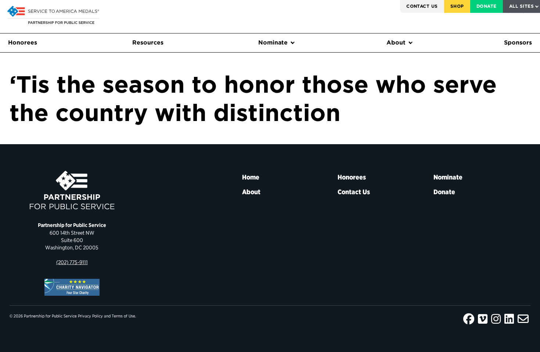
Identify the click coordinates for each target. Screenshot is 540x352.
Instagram (496, 319)
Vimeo (482, 319)
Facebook (468, 319)
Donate (486, 6)
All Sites (521, 6)
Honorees (22, 42)
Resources (147, 42)
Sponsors (518, 42)
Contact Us (422, 6)
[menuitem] (422, 6)
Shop (457, 6)
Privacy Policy (90, 316)
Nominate (273, 42)
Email (523, 319)
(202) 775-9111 (72, 262)
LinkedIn (509, 319)
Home (250, 177)
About (396, 42)
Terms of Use (123, 316)
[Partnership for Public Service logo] (72, 190)
